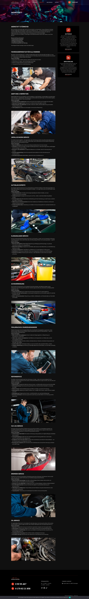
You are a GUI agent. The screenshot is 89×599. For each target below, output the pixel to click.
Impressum (76, 595)
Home (29, 2)
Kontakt (57, 2)
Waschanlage (49, 2)
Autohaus (35, 2)
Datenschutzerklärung (69, 595)
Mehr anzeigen (68, 49)
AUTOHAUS (68, 34)
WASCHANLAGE (68, 61)
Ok (69, 597)
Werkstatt (41, 2)
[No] (87, 597)
